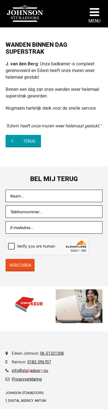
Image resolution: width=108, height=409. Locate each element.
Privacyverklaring (27, 379)
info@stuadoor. (28, 370)
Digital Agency (21, 401)
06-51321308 (52, 353)
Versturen (20, 265)
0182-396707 (39, 362)
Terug (29, 141)
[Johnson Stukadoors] (25, 13)
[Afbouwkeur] (29, 304)
